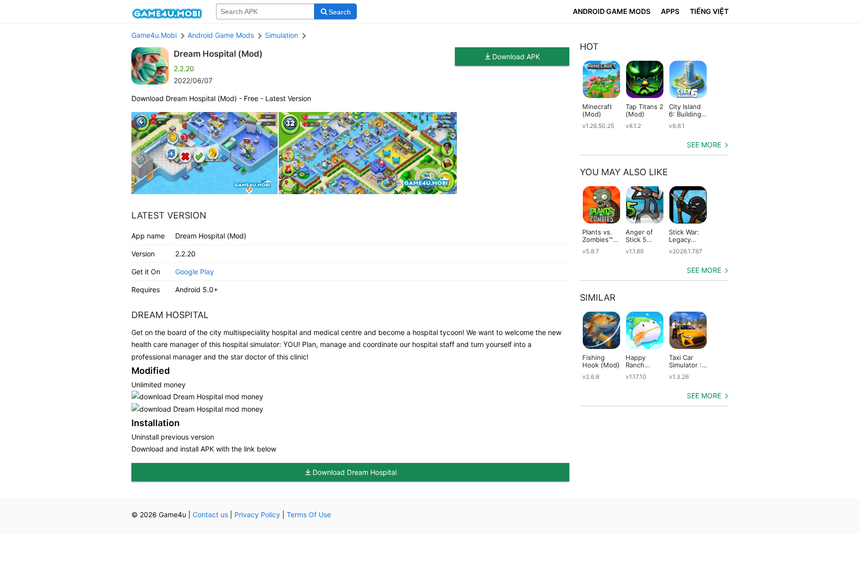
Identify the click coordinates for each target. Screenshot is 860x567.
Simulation (281, 35)
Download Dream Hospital (355, 472)
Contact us (210, 514)
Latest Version (169, 215)
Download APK (516, 56)
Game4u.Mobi (154, 35)
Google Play (194, 271)
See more (704, 144)
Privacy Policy (257, 514)
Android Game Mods (221, 35)
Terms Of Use (309, 514)
